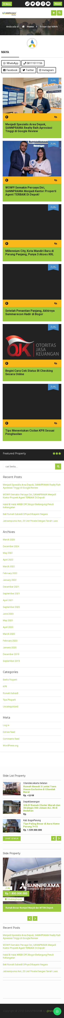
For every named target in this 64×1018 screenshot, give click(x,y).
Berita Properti (10, 679)
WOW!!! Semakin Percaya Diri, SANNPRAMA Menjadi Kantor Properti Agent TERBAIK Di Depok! (30, 191)
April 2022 (8, 559)
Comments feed (11, 738)
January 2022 (9, 580)
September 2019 (11, 661)
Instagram (48, 70)
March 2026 (9, 539)
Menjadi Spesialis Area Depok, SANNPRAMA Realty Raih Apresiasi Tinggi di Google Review (28, 128)
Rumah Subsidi (10, 693)
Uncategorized (10, 706)
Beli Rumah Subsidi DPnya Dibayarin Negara (25, 514)
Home (30, 26)
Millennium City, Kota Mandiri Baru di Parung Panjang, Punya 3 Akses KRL (29, 252)
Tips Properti (9, 699)
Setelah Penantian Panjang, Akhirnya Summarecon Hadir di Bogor (30, 312)
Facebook (12, 70)
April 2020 (8, 627)
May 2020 (8, 620)
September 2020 (11, 607)
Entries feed (9, 732)
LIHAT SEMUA (11, 838)
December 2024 (11, 546)
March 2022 (9, 566)
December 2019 (11, 654)
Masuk (58, 4)
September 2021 (11, 593)
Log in (6, 725)
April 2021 (8, 600)
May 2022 (8, 553)
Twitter (30, 70)
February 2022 (10, 573)
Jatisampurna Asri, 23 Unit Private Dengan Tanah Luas (30, 521)
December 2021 (11, 586)
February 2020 (10, 640)
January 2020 (9, 647)
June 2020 (8, 613)
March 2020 (9, 634)
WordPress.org (10, 745)
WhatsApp (12, 63)
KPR (5, 686)
